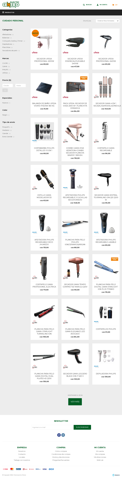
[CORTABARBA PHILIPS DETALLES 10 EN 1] (44, 131)
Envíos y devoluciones (61, 457)
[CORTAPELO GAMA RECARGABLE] (106, 131)
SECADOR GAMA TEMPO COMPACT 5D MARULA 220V (75, 285)
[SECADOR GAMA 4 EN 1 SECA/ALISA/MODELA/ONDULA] (106, 86)
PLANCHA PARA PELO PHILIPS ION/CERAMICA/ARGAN (75, 242)
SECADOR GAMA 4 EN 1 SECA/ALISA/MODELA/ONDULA (106, 104)
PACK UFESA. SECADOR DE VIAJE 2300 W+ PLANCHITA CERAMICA (75, 105)
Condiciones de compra (61, 454)
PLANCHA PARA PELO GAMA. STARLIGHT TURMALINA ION (44, 331)
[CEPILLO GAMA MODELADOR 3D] (44, 178)
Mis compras (100, 454)
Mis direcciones (100, 457)
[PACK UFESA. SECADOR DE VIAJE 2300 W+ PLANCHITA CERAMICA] (75, 86)
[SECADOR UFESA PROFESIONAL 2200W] (44, 42)
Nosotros (21, 451)
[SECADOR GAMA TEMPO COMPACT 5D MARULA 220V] (75, 267)
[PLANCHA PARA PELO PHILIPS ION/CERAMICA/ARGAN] (75, 223)
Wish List (100, 460)
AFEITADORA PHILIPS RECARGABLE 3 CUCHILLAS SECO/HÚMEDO (75, 197)
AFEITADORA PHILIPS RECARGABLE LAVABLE (106, 241)
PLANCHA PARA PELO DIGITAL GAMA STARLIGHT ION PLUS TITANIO (106, 286)
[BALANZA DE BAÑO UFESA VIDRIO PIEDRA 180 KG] (44, 86)
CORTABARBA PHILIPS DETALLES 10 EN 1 (44, 149)
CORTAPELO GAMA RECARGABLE (105, 149)
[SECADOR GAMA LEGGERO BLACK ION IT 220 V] (75, 357)
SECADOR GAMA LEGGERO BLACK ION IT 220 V (75, 375)
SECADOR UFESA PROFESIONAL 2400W (106, 60)
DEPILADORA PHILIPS (106, 374)
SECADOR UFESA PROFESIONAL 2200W (44, 60)
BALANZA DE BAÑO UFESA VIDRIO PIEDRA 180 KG (44, 104)
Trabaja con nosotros (22, 460)
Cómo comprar (61, 451)
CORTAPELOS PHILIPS (106, 329)
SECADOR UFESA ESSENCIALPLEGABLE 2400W (75, 61)
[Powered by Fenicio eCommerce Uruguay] (116, 475)
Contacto (22, 454)
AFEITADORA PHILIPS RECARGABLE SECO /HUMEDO (44, 242)
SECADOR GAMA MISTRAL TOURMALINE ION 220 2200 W (106, 197)
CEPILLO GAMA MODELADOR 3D (44, 196)
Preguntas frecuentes (61, 460)
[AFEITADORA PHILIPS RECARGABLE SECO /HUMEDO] (44, 223)
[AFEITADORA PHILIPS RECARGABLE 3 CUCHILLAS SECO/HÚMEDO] (75, 178)
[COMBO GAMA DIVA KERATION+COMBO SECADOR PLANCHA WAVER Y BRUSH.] (75, 131)
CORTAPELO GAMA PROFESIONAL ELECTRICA (44, 285)
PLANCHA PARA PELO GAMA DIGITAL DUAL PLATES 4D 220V (44, 376)
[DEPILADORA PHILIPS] (106, 357)
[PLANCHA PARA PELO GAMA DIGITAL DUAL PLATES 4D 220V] (44, 357)
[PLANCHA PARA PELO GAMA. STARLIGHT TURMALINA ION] (44, 312)
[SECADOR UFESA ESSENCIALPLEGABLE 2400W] (75, 42)
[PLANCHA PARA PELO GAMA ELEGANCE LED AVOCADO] (75, 312)
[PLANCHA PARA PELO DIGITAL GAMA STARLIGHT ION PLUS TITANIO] (106, 267)
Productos (9, 12)
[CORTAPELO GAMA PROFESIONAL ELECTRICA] (44, 267)
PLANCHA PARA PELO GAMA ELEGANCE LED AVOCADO (75, 331)
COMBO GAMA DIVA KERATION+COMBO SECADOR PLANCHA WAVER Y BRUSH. (75, 151)
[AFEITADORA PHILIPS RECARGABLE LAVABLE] (106, 223)
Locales (22, 457)
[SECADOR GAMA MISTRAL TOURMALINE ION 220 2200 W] (106, 178)
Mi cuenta (100, 451)
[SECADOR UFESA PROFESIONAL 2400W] (106, 42)
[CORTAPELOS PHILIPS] (106, 312)
